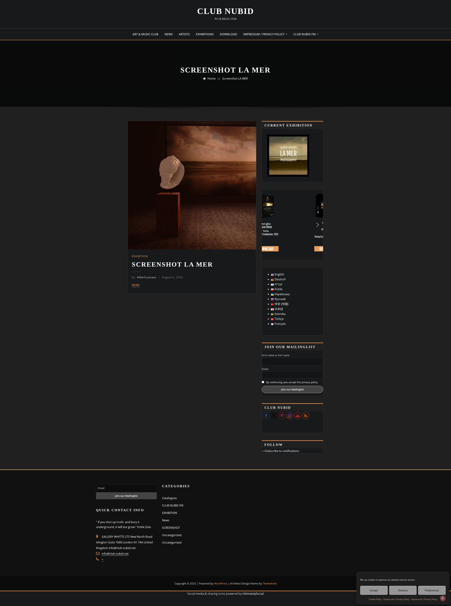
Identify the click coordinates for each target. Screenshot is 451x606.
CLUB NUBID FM (172, 505)
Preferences (432, 590)
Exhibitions (205, 34)
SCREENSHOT (171, 528)
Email (265, 369)
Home (212, 78)
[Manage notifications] (443, 598)
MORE (136, 285)
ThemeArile (270, 583)
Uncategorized (171, 535)
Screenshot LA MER (235, 78)
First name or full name (275, 355)
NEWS (169, 34)
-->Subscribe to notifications (280, 451)
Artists (184, 34)
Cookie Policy (375, 599)
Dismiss (403, 590)
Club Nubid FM (304, 34)
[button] (267, 225)
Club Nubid (225, 11)
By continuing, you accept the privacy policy (292, 382)
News (165, 520)
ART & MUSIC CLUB (145, 34)
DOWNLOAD (228, 34)
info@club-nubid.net (115, 554)
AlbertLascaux (144, 277)
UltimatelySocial (253, 594)
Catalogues (169, 498)
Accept (374, 590)
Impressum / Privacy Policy (396, 599)
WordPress (220, 583)
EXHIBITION (140, 256)
